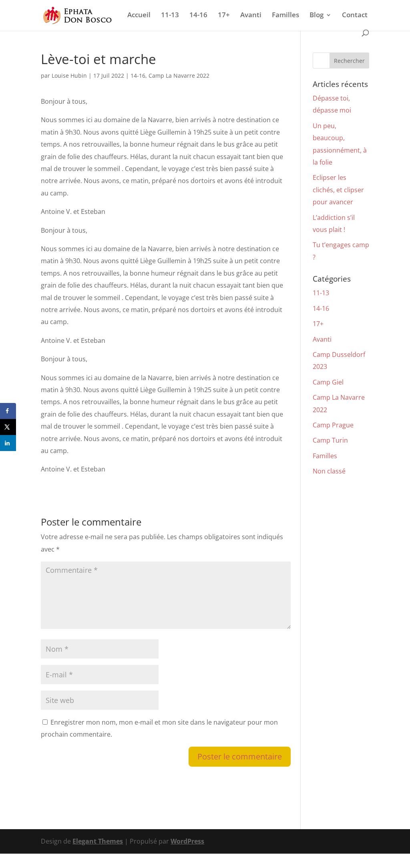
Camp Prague (333, 425)
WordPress (187, 841)
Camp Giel (328, 382)
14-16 (198, 15)
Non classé (329, 471)
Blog (317, 15)
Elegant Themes (97, 841)
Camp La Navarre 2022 (179, 75)
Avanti (250, 15)
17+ (224, 15)
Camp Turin (330, 440)
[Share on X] (8, 427)
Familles (285, 15)
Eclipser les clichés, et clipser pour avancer (338, 189)
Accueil (139, 15)
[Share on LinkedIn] (8, 443)
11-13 (170, 15)
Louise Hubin (69, 75)
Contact (355, 15)
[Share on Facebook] (8, 411)
